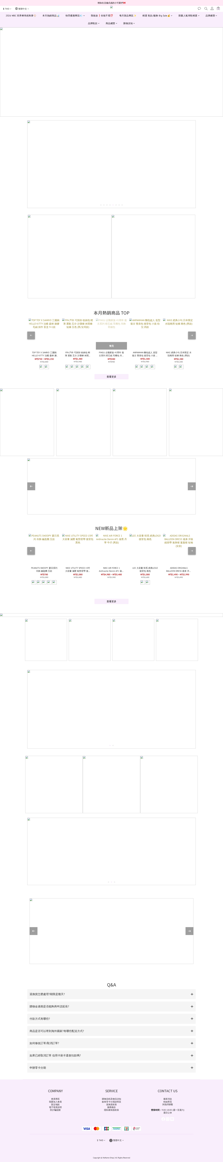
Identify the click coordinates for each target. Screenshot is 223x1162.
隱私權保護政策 (111, 1110)
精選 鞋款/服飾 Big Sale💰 (156, 15)
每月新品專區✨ (128, 15)
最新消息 (167, 1099)
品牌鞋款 (92, 23)
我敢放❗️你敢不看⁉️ (102, 15)
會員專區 (55, 1099)
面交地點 (55, 1104)
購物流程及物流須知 (111, 1099)
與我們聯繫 (167, 1104)
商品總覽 (110, 23)
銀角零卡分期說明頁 (111, 1101)
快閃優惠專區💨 (74, 15)
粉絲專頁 (167, 1101)
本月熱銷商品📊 (51, 15)
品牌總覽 (210, 15)
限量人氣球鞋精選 (188, 15)
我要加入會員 (55, 1101)
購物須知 (128, 23)
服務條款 (111, 1107)
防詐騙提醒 (55, 1110)
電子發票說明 (55, 1107)
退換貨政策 (111, 1104)
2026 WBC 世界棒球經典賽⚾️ (21, 15)
